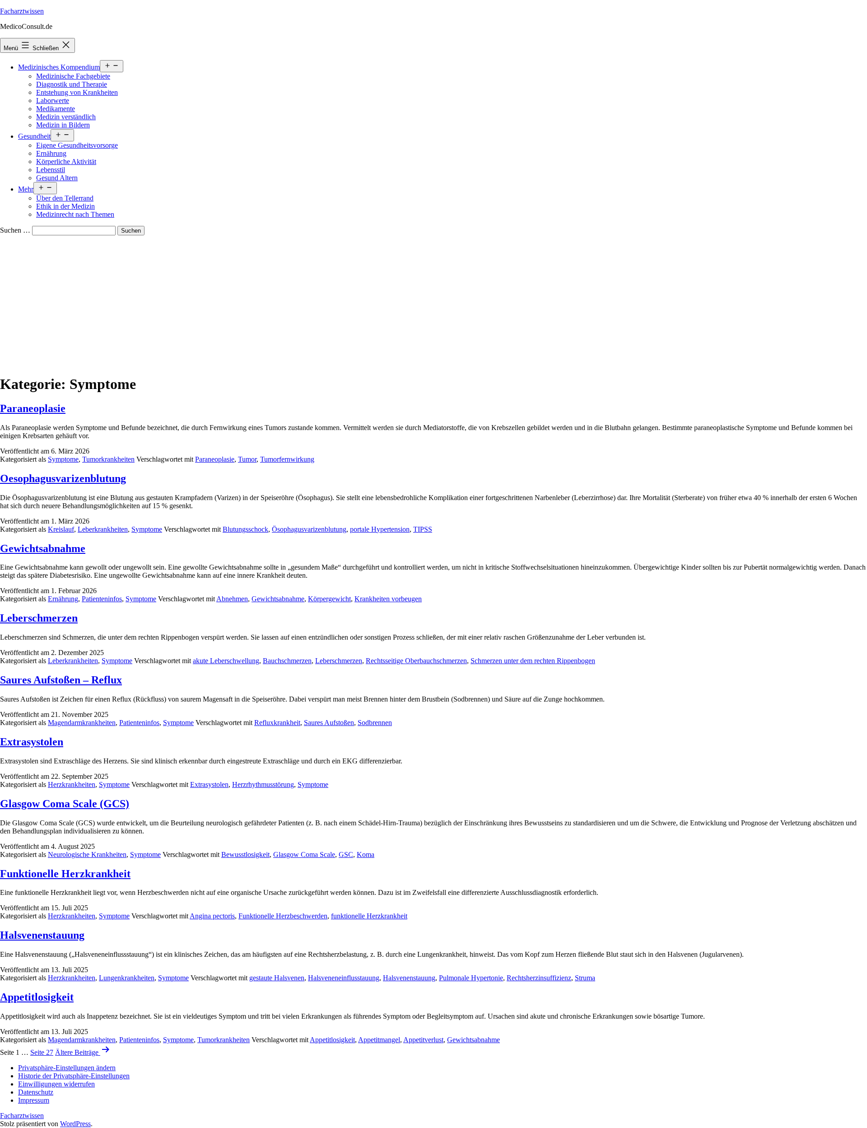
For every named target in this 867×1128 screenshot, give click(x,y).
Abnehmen (232, 599)
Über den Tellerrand (64, 198)
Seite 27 (41, 1052)
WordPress (75, 1124)
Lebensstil (50, 169)
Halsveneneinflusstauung (343, 978)
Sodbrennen (375, 722)
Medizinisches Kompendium (59, 67)
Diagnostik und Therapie (71, 84)
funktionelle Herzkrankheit (369, 916)
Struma (585, 978)
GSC (346, 854)
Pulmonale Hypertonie (471, 978)
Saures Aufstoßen (329, 722)
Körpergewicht (329, 599)
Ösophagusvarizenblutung (309, 529)
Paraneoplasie (32, 408)
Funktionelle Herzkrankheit (65, 874)
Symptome (63, 459)
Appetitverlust (423, 1040)
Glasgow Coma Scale (304, 854)
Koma (365, 854)
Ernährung (51, 153)
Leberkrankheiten (103, 529)
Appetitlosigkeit (37, 997)
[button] (67, 1068)
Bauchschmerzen (287, 661)
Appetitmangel (379, 1040)
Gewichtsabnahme (42, 548)
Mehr (25, 189)
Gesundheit (34, 136)
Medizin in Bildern (63, 125)
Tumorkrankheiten (108, 459)
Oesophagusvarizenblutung (63, 478)
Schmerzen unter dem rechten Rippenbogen (533, 661)
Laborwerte (52, 100)
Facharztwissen (22, 11)
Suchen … (15, 230)
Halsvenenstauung (42, 935)
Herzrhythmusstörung (263, 784)
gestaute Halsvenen (276, 978)
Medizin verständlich (66, 117)
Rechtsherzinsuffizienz (539, 978)
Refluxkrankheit (277, 722)
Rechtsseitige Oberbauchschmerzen (416, 661)
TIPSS (422, 529)
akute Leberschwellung (226, 661)
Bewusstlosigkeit (245, 854)
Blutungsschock (245, 529)
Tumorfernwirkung (287, 459)
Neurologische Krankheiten (87, 854)
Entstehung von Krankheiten (77, 92)
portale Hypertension (380, 529)
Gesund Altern (57, 178)
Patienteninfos (102, 599)
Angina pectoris (212, 916)
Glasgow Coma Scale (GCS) (64, 804)
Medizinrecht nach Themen (75, 214)
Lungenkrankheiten (126, 978)
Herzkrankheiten (71, 784)
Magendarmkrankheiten (82, 722)
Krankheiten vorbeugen (388, 599)
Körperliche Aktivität (66, 161)
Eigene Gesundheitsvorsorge (77, 145)
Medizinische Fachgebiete (73, 76)
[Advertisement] (433, 303)
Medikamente (55, 108)
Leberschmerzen (39, 618)
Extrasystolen (31, 742)
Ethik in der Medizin (65, 206)
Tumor (247, 459)
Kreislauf (61, 529)
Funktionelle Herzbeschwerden (282, 916)
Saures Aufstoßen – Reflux (61, 680)
